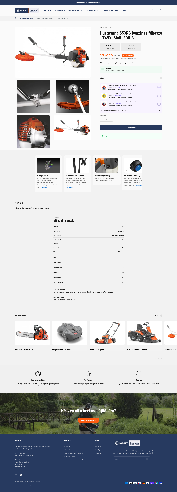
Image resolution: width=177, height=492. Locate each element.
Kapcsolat (67, 446)
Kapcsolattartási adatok (35, 485)
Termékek (46, 10)
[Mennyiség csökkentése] (102, 119)
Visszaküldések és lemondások (73, 460)
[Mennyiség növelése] (110, 119)
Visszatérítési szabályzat (63, 485)
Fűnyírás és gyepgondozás (25, 18)
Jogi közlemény (88, 485)
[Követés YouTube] (20, 475)
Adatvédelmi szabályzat (21, 485)
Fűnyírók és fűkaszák (75, 10)
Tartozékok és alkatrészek (109, 10)
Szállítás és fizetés (69, 450)
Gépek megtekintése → (88, 420)
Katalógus (98, 450)
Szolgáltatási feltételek (49, 485)
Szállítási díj (116, 58)
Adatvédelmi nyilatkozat (71, 456)
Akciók (125, 10)
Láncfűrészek (59, 10)
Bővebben (44, 187)
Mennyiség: (103, 115)
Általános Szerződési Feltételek (73, 453)
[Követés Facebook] (16, 475)
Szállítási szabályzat (77, 485)
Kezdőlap (98, 446)
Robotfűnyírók (91, 10)
